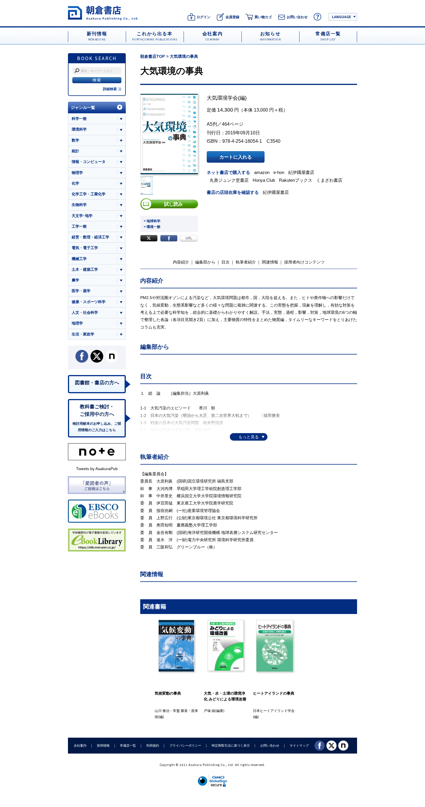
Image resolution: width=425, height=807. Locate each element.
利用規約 (152, 745)
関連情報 (270, 262)
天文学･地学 (82, 216)
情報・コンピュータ (89, 161)
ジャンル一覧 (83, 107)
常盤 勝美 (180, 711)
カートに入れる (235, 156)
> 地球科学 (152, 221)
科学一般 (79, 118)
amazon (261, 172)
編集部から (205, 262)
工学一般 (79, 226)
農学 (75, 280)
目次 (225, 262)
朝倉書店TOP (152, 56)
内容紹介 (181, 262)
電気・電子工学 (85, 248)
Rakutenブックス (295, 180)
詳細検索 (110, 89)
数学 (75, 140)
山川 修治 (162, 711)
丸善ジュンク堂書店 (229, 180)
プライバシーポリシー (185, 745)
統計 (75, 151)
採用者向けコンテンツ (304, 262)
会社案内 (80, 745)
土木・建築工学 (85, 269)
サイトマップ (299, 745)
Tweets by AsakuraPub (97, 468)
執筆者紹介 (246, 262)
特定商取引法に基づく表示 (231, 745)
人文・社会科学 (85, 312)
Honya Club (264, 180)
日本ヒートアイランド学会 (274, 711)
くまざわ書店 (329, 180)
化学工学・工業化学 (89, 194)
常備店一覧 (128, 745)
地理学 (77, 323)
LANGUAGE (341, 16)
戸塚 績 (209, 711)
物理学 (77, 172)
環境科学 (79, 129)
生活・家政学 (83, 334)
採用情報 (103, 745)
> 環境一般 (152, 227)
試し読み (173, 204)
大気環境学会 (222, 98)
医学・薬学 (81, 291)
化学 (75, 183)
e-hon (279, 172)
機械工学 (79, 259)
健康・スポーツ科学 (89, 302)
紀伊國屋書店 (301, 172)
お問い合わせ (269, 745)
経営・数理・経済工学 (90, 237)
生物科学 (79, 205)
